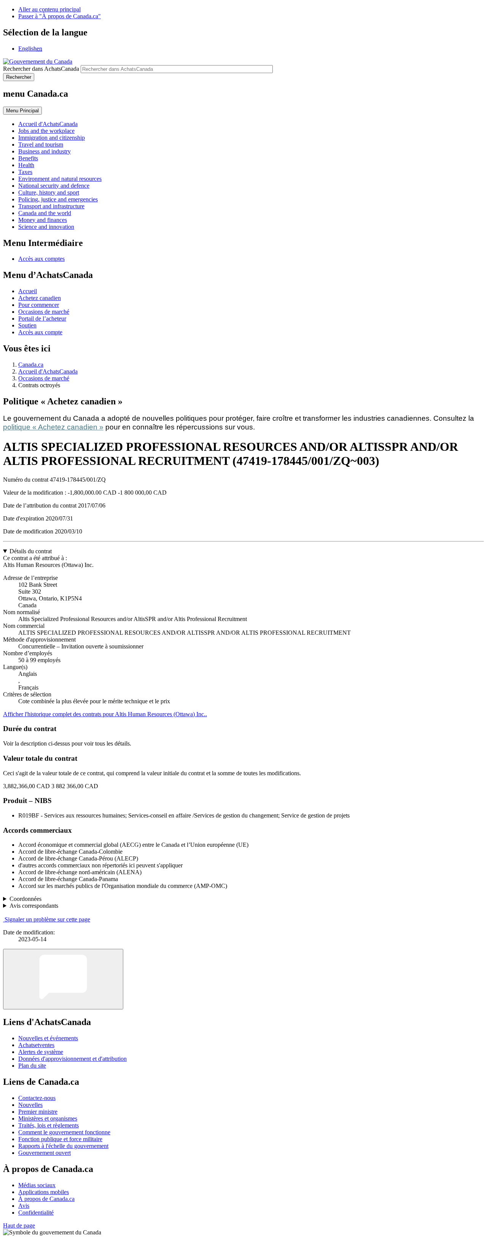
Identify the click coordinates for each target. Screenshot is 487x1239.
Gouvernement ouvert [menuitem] (44, 1153)
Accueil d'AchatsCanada (48, 371)
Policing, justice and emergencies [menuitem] (58, 199)
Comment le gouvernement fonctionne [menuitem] (64, 1132)
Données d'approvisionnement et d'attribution (72, 1058)
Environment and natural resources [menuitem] (60, 179)
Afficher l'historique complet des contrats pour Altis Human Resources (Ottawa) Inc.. (105, 714)
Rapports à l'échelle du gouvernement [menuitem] (63, 1146)
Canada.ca (30, 364)
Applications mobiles (43, 1192)
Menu (22, 110)
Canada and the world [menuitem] (44, 213)
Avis (23, 1205)
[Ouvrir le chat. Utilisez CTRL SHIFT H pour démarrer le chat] (63, 979)
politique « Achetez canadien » (53, 427)
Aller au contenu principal (49, 9)
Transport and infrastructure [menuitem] (51, 206)
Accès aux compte (40, 332)
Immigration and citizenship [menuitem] (51, 137)
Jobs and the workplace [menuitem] (46, 131)
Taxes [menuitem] (25, 172)
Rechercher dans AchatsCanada (41, 68)
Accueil (27, 291)
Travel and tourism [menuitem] (40, 144)
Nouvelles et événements (48, 1038)
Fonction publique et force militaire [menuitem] (60, 1139)
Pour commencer (38, 305)
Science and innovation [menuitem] (46, 227)
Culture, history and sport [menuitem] (48, 192)
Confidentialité (36, 1212)
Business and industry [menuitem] (44, 151)
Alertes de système (40, 1052)
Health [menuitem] (26, 165)
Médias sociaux (37, 1185)
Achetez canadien (39, 298)
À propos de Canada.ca (46, 1199)
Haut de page (19, 1225)
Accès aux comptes (41, 258)
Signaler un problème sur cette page (47, 919)
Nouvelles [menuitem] (30, 1105)
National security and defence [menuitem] (53, 185)
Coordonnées (25, 899)
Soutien (27, 325)
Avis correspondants (34, 905)
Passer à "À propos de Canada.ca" (59, 16)
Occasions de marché (43, 311)
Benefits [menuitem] (28, 158)
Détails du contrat (31, 551)
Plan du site (32, 1065)
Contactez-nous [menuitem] (37, 1098)
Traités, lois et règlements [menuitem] (48, 1125)
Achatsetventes (36, 1045)
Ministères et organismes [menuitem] (47, 1118)
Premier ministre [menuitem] (37, 1111)
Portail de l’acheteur (42, 318)
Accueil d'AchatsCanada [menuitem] (48, 124)
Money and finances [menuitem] (42, 220)
